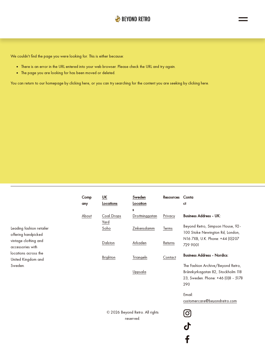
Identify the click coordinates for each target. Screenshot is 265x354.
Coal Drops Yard (111, 219)
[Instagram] (187, 313)
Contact (169, 257)
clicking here (79, 83)
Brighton (108, 257)
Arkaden (139, 242)
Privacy (169, 215)
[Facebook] (187, 339)
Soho (106, 228)
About (87, 215)
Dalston (108, 242)
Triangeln (139, 257)
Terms (168, 228)
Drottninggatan (144, 215)
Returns (169, 242)
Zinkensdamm (143, 228)
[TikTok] (187, 326)
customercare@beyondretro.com (210, 300)
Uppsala (139, 271)
